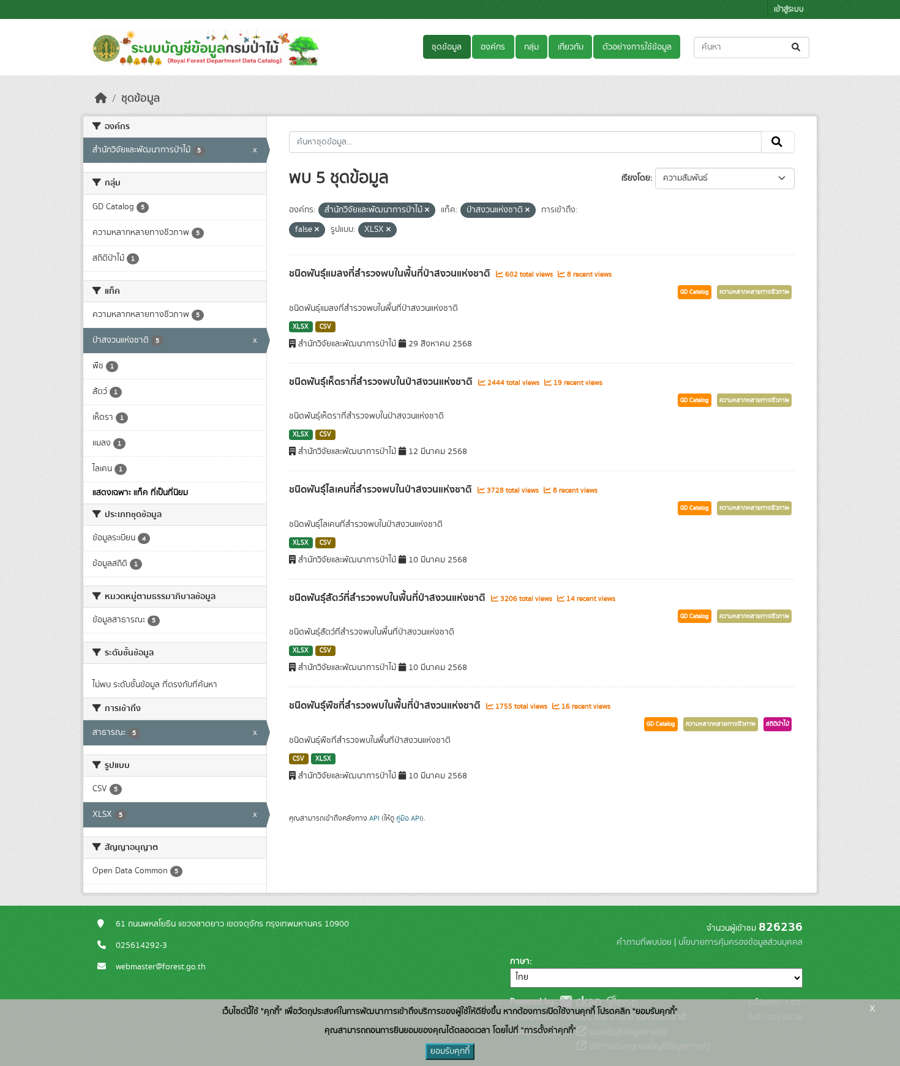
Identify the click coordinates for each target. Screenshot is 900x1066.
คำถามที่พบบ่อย (644, 942)
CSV (325, 327)
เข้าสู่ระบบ (789, 9)
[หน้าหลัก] (101, 98)
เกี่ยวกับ (570, 47)
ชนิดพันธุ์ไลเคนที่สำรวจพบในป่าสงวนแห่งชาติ (381, 490)
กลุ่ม (531, 47)
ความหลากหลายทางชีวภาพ (754, 292)
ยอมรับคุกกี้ (450, 1051)
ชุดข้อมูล (447, 47)
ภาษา (520, 961)
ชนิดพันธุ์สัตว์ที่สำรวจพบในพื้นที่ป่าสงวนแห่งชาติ (388, 598)
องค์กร (493, 47)
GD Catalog (694, 292)
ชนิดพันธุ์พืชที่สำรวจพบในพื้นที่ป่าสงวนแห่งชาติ (386, 706)
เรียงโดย (635, 178)
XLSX (301, 327)
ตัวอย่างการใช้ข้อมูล (637, 47)
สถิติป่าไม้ (777, 724)
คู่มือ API (408, 818)
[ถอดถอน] (427, 210)
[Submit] (797, 47)
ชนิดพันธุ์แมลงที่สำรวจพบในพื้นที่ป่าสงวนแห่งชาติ (391, 273)
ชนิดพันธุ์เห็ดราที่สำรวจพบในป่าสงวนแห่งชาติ (382, 382)
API (374, 818)
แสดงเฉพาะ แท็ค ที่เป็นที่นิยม (140, 492)
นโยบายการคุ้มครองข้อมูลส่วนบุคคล (740, 942)
